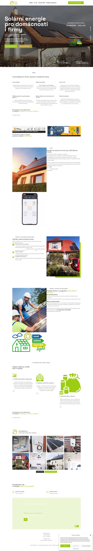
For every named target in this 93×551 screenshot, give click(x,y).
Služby (31, 2)
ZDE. (36, 250)
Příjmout (65, 546)
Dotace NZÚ (41, 2)
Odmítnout (75, 546)
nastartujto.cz (46, 545)
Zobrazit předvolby (86, 546)
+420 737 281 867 (19, 493)
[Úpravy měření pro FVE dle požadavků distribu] (20, 444)
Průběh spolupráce (51, 2)
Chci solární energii (75, 2)
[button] (90, 535)
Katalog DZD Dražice (25, 46)
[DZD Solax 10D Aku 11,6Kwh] (38, 461)
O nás (35, 2)
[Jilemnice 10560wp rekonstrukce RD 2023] (55, 461)
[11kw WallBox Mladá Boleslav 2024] (38, 444)
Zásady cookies (76, 548)
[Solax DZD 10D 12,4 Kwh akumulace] (72, 461)
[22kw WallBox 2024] (72, 444)
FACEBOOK (90, 28)
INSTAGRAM (90, 38)
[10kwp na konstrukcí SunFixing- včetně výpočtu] (55, 444)
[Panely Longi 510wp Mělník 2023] (20, 461)
